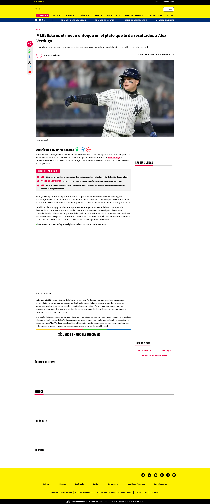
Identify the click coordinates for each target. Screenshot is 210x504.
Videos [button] (170, 15)
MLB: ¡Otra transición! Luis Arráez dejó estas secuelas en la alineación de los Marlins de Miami (87, 177)
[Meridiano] (105, 9)
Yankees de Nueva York (155, 355)
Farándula (79, 484)
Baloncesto (113, 484)
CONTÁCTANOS (141, 492)
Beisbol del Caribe (105, 20)
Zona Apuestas (160, 484)
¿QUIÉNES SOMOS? (125, 492)
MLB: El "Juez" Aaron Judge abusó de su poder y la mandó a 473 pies (92, 181)
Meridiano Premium (136, 484)
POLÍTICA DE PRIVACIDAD (85, 492)
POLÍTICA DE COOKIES (106, 492)
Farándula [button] (84, 15)
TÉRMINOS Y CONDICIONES (61, 492)
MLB (38, 29)
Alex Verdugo (145, 350)
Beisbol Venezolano (136, 20)
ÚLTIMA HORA (42, 16)
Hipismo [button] (70, 15)
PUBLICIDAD (154, 492)
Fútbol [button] (97, 15)
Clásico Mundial (165, 20)
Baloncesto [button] (112, 15)
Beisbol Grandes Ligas (51, 181)
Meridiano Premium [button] (133, 15)
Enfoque (167, 350)
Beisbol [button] (56, 15)
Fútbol (96, 484)
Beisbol (40, 19)
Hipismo (62, 484)
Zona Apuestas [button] (155, 15)
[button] (29, 51)
